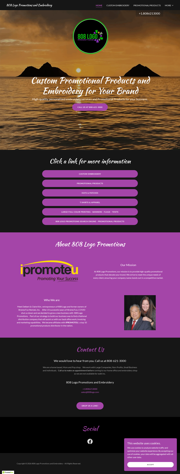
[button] (169, 5)
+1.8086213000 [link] (149, 13)
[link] (29, 5)
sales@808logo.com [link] (90, 392)
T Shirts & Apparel (90, 202)
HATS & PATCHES (90, 193)
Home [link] (99, 5)
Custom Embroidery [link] (117, 5)
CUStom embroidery (90, 174)
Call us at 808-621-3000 (90, 107)
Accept (150, 465)
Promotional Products (90, 183)
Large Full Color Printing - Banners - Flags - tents (89, 212)
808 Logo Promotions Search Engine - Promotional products (90, 221)
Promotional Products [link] (147, 5)
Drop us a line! (90, 406)
